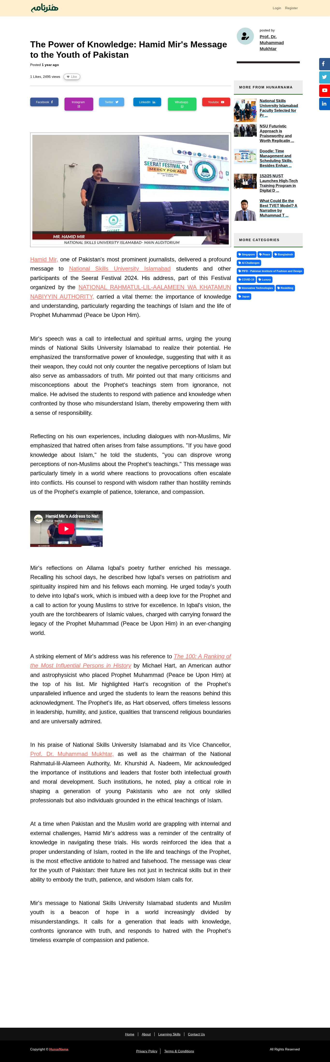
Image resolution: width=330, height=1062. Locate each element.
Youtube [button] (214, 102)
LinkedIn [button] (146, 102)
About (146, 1034)
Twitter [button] (110, 102)
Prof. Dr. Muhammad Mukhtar (272, 42)
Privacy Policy (146, 1051)
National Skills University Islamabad (120, 268)
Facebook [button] (43, 102)
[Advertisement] (130, 982)
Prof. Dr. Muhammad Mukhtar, (72, 754)
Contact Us (196, 1034)
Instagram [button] (79, 102)
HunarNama (58, 1049)
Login (277, 8)
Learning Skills (169, 1034)
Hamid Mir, (44, 259)
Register (291, 8)
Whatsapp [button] (182, 102)
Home (129, 1034)
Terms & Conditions (179, 1051)
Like (73, 77)
